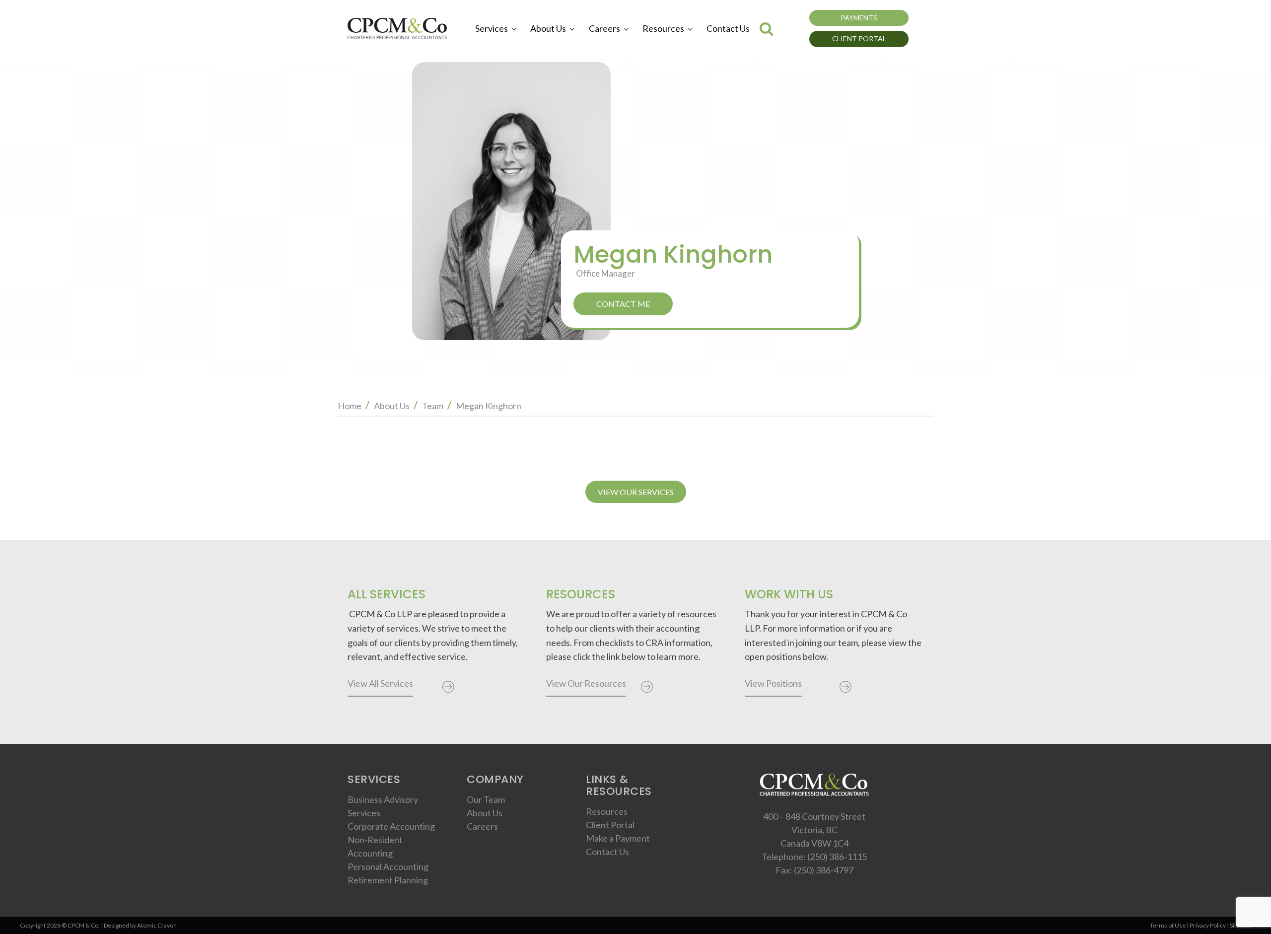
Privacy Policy (1208, 925)
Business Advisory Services (383, 806)
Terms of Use (1168, 925)
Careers (604, 28)
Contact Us (728, 28)
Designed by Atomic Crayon (140, 925)
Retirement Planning (388, 879)
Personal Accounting (388, 866)
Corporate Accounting (391, 826)
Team (432, 405)
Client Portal (859, 38)
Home (349, 405)
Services (491, 28)
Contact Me (623, 303)
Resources (663, 28)
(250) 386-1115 (837, 856)
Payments (859, 17)
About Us (548, 28)
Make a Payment (618, 838)
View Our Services (636, 492)
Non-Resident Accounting (375, 846)
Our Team (486, 799)
